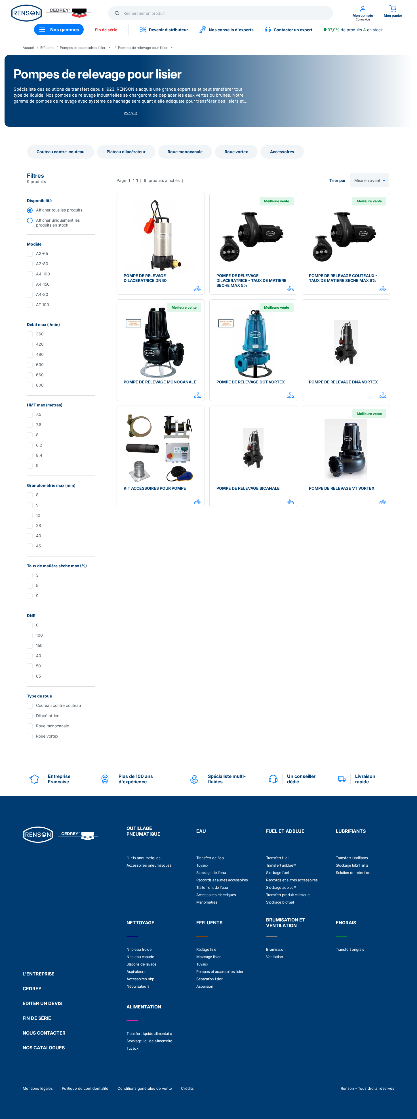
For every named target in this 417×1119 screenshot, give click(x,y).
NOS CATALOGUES (44, 1048)
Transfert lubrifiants (352, 858)
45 (38, 545)
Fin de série (106, 29)
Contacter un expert (293, 29)
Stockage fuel (277, 872)
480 (40, 354)
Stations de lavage (142, 964)
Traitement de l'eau (212, 887)
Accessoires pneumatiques (149, 865)
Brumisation (276, 949)
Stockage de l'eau (211, 872)
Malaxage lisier (208, 956)
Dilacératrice (47, 715)
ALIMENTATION (144, 1007)
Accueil (29, 47)
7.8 (38, 424)
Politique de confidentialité (85, 1088)
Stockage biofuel (280, 902)
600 (40, 364)
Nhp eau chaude (140, 956)
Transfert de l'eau (211, 858)
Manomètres (206, 902)
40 (38, 535)
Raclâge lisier (207, 949)
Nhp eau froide (139, 949)
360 (40, 333)
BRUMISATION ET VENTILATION (285, 922)
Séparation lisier (209, 979)
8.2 (39, 445)
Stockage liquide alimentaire (149, 1041)
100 (39, 635)
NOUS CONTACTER (44, 1033)
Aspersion (204, 986)
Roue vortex (47, 736)
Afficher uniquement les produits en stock (58, 222)
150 (39, 645)
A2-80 (42, 263)
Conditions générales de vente (144, 1088)
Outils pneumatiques (143, 858)
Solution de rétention (353, 872)
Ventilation (274, 956)
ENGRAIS (346, 922)
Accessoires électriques (216, 894)
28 (38, 525)
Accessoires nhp (140, 979)
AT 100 (42, 304)
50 (38, 665)
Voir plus (130, 113)
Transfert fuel (277, 858)
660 (40, 374)
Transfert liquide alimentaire (149, 1033)
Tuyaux (202, 865)
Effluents (47, 47)
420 (40, 344)
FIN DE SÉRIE (37, 1018)
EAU (201, 831)
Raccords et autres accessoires (222, 880)
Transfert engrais (350, 949)
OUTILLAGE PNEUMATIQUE (143, 831)
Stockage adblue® (281, 887)
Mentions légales (38, 1088)
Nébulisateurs (138, 986)
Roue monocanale (52, 725)
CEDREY (32, 988)
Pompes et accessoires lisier (83, 47)
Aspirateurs (136, 971)
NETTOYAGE (140, 922)
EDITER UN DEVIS (42, 1003)
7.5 (38, 414)
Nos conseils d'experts (231, 29)
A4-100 (43, 273)
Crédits (187, 1088)
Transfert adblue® (281, 865)
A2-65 (42, 253)
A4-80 (42, 294)
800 (40, 385)
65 (38, 676)
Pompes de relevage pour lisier (143, 47)
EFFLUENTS (209, 922)
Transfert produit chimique (288, 894)
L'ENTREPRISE (38, 974)
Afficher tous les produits (59, 209)
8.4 (39, 455)
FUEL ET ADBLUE (285, 831)
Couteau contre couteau (58, 705)
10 (38, 515)
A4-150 (43, 284)
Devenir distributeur (168, 29)
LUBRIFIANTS (351, 831)
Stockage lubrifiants (352, 865)
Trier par (337, 180)
